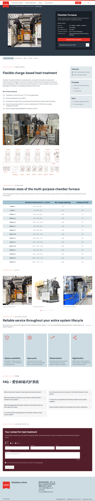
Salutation (7, 441)
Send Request (9, 467)
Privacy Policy (40, 462)
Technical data (18, 58)
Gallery (25, 58)
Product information (8, 58)
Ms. (7, 443)
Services (30, 58)
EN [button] (88, 3)
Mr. (12, 443)
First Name (7, 445)
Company (40, 3)
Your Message (7, 451)
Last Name (32, 445)
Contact (36, 58)
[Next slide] (92, 291)
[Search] (84, 2)
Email (57, 445)
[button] (17, 3)
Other (18, 443)
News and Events (49, 3)
